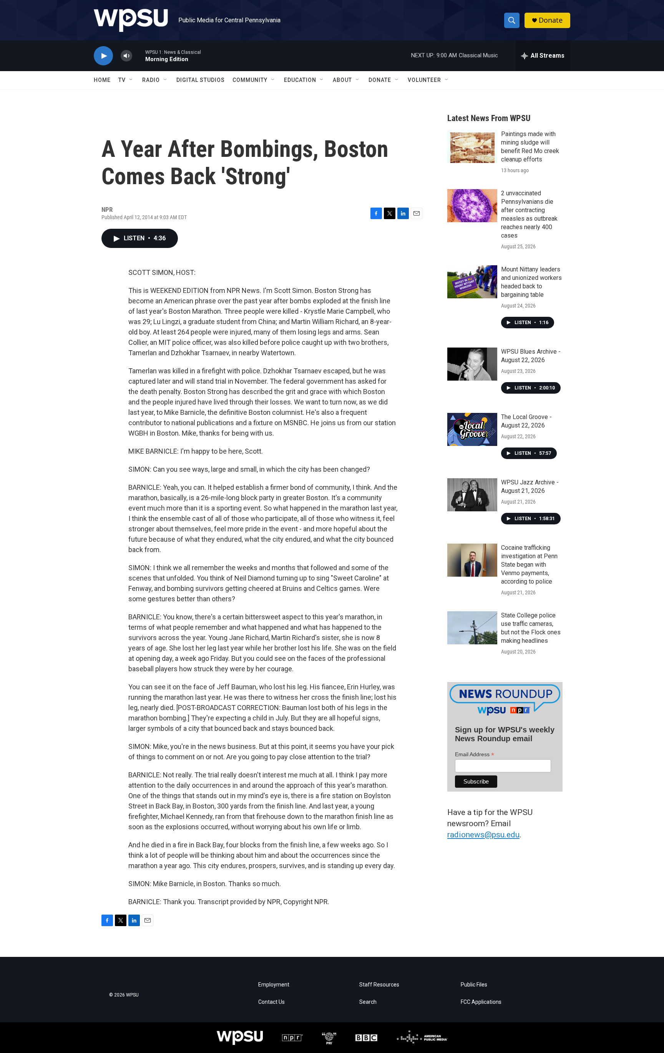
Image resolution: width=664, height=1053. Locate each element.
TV (122, 80)
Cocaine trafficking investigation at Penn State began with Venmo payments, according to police (529, 564)
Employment (273, 985)
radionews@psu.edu (483, 834)
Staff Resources (379, 985)
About (342, 80)
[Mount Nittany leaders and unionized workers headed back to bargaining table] (472, 281)
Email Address (474, 754)
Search (368, 1002)
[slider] (139, 56)
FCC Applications (481, 1002)
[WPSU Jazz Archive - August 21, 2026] (472, 494)
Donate (551, 20)
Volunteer (424, 80)
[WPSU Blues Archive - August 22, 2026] (472, 364)
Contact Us (271, 1002)
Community (249, 80)
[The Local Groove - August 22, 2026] (472, 429)
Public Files (474, 985)
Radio (151, 80)
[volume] (126, 56)
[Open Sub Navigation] (131, 80)
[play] (103, 56)
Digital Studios (200, 80)
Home (102, 80)
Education (300, 80)
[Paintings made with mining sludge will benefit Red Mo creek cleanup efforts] (472, 146)
